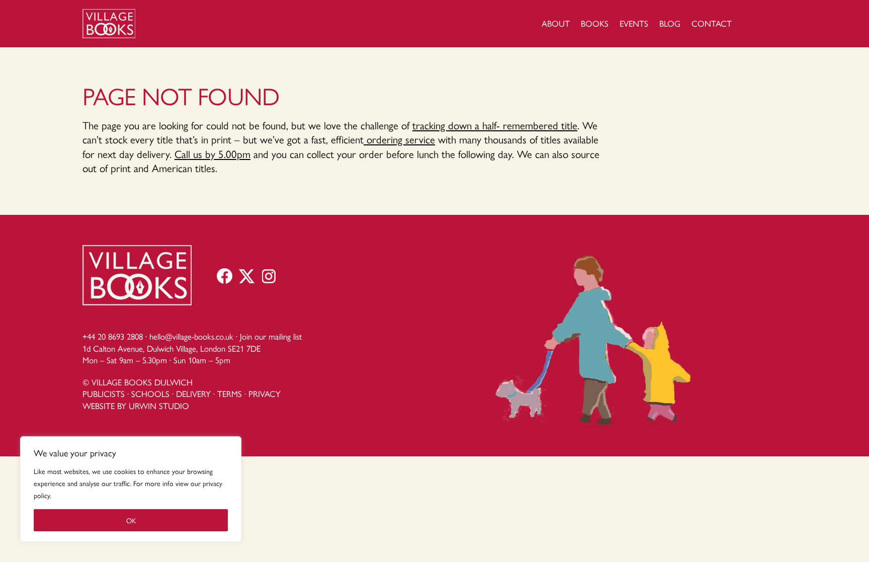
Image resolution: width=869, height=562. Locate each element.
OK (131, 520)
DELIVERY (193, 393)
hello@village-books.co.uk (191, 336)
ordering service (399, 138)
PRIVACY (264, 393)
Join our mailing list (271, 336)
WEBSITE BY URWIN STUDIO (135, 405)
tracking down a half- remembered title (494, 124)
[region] (130, 489)
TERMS (229, 393)
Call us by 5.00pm (212, 153)
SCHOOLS (150, 393)
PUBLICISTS (103, 393)
